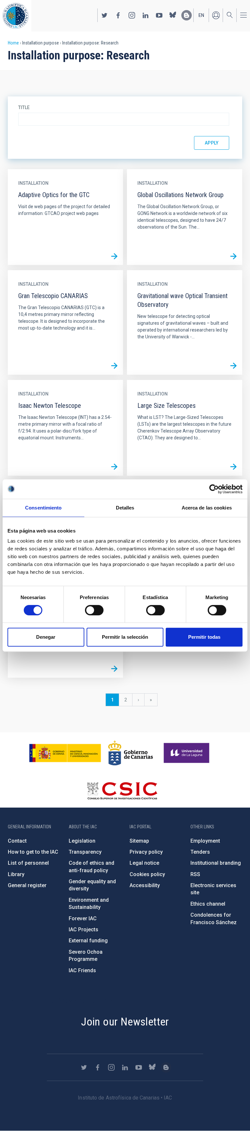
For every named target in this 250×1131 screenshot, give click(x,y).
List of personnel (28, 863)
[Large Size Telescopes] (233, 467)
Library (16, 874)
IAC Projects (83, 929)
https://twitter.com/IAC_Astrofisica (104, 15)
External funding (88, 940)
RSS (195, 874)
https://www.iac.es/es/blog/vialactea (186, 15)
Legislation (82, 841)
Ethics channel (207, 904)
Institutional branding (215, 863)
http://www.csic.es (122, 791)
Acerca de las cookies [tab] (207, 507)
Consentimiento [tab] (43, 507)
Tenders (200, 852)
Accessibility (145, 885)
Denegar (45, 637)
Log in (216, 15)
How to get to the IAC (33, 852)
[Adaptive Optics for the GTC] (114, 256)
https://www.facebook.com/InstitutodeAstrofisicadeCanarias (118, 15)
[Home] (15, 15)
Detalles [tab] (125, 507)
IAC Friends (82, 970)
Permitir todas (204, 637)
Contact (17, 841)
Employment (205, 841)
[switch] (94, 610)
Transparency (85, 852)
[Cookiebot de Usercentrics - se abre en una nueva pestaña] (214, 489)
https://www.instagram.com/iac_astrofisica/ (132, 15)
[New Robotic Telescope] (114, 669)
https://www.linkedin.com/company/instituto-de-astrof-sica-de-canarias (145, 15)
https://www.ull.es (187, 753)
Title (24, 107)
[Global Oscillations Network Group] (233, 256)
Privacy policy (146, 852)
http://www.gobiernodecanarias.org (130, 753)
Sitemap (139, 841)
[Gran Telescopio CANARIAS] (114, 366)
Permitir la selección (125, 637)
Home (13, 42)
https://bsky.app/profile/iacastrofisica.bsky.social (173, 15)
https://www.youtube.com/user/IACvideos (159, 15)
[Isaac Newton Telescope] (114, 467)
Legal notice (144, 863)
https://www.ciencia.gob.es (65, 753)
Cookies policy (147, 874)
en (201, 15)
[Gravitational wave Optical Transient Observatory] (233, 366)
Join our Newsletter (125, 1021)
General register (27, 885)
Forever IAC (83, 918)
